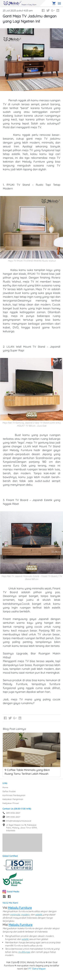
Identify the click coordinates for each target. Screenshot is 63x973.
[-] (4, 897)
